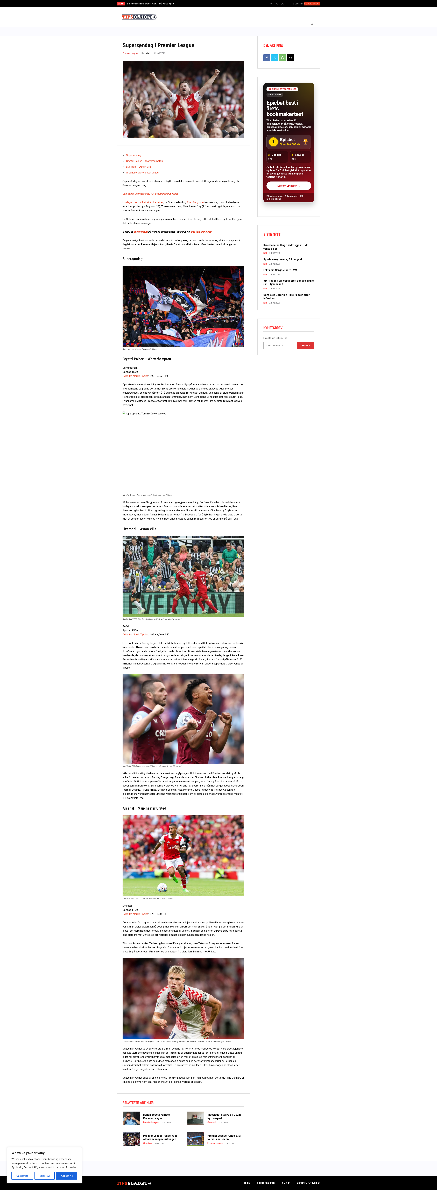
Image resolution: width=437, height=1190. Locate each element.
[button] (312, 24)
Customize (22, 1175)
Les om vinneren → (288, 185)
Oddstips (147, 1143)
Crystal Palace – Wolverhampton (144, 161)
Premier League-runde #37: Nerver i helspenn (224, 1137)
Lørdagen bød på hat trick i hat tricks (143, 202)
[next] (230, 4)
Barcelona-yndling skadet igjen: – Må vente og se (150, 4)
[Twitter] (282, 4)
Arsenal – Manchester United (142, 172)
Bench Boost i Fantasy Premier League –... (156, 1116)
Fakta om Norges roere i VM (280, 270)
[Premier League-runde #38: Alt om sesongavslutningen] (131, 1139)
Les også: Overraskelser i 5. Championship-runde (150, 193)
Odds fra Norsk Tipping (135, 376)
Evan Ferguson (195, 202)
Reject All (44, 1175)
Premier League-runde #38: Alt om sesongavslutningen (160, 1137)
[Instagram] (276, 4)
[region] (44, 1165)
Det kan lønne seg (201, 231)
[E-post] (290, 57)
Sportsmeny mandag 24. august (282, 259)
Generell (211, 1122)
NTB (265, 253)
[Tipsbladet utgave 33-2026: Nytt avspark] (195, 1118)
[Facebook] (271, 4)
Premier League (130, 53)
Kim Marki (146, 53)
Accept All (67, 1175)
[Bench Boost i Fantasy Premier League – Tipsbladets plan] (131, 1118)
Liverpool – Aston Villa (138, 166)
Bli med (306, 345)
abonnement (140, 231)
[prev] (224, 4)
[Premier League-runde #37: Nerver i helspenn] (195, 1139)
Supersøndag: (134, 155)
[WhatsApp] (282, 57)
